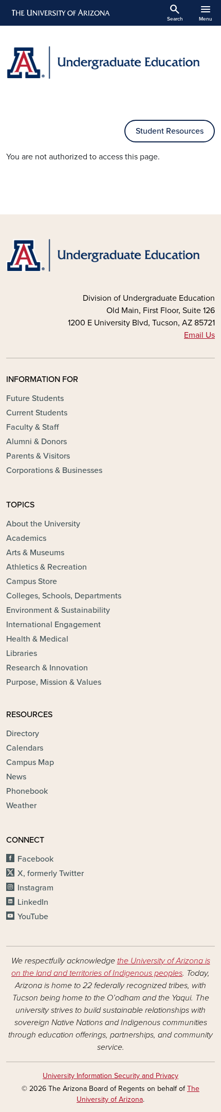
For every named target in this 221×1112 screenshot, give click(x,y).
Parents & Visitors (38, 456)
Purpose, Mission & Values (53, 682)
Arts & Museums (35, 553)
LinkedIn (32, 902)
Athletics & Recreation (46, 567)
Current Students (36, 413)
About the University (43, 524)
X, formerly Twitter (50, 873)
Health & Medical (37, 639)
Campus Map (30, 762)
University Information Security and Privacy (110, 1075)
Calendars (24, 748)
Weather (21, 805)
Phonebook (27, 791)
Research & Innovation (47, 668)
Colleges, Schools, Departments (63, 596)
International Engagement (53, 624)
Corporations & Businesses (54, 470)
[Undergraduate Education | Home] (110, 62)
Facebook (35, 859)
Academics (26, 538)
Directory (22, 733)
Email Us (199, 335)
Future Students (35, 398)
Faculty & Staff (32, 427)
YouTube (32, 917)
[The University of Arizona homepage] (60, 13)
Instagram (35, 888)
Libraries (21, 653)
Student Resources (170, 131)
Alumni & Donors (36, 441)
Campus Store (31, 581)
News (16, 777)
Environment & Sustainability (58, 610)
